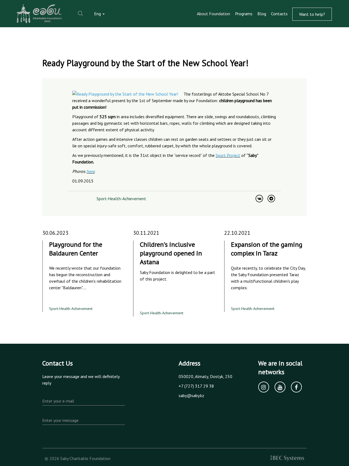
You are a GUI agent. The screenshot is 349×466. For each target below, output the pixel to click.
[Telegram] (271, 198)
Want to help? (312, 14)
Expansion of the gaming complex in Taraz (266, 248)
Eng (98, 13)
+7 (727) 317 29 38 (196, 386)
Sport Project (228, 155)
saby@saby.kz (191, 395)
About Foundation (213, 13)
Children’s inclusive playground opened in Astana (171, 253)
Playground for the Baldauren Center (75, 248)
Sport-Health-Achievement (121, 198)
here (90, 171)
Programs (243, 13)
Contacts (279, 13)
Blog (261, 13)
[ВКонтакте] (259, 198)
